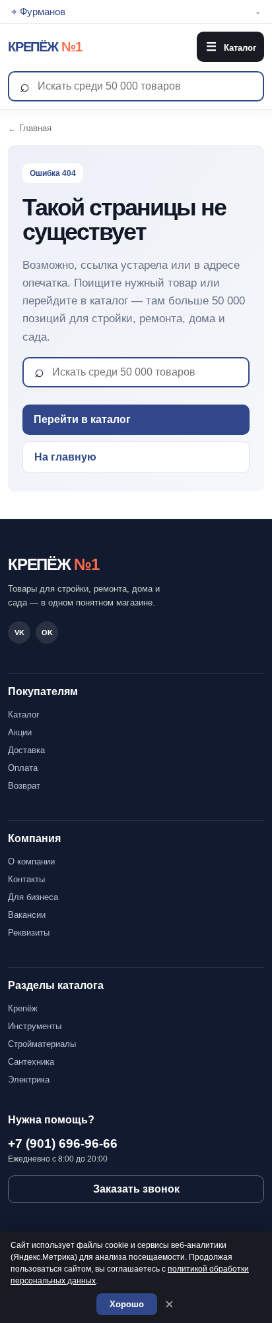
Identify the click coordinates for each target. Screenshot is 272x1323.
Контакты (26, 879)
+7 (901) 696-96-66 (63, 1143)
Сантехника (31, 1062)
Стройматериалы (42, 1044)
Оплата (23, 768)
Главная (35, 128)
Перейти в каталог (82, 419)
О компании (31, 861)
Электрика (29, 1079)
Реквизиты (29, 933)
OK (47, 632)
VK (19, 632)
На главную (65, 457)
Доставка (26, 750)
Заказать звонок (136, 1189)
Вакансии (27, 915)
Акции (20, 732)
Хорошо (127, 1304)
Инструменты (34, 1026)
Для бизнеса (33, 897)
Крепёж (23, 1008)
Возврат (24, 786)
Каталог (231, 46)
